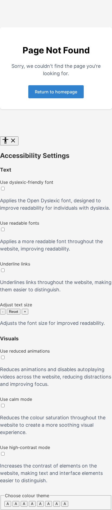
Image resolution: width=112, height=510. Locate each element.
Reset (13, 312)
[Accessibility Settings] (9, 140)
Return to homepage (56, 91)
